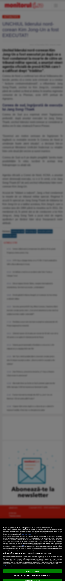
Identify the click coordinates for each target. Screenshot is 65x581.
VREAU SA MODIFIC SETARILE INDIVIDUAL (32, 575)
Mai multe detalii (26, 534)
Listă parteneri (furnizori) (10, 566)
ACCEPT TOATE (32, 571)
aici (23, 545)
